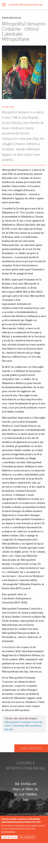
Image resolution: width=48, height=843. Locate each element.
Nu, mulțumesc (27, 837)
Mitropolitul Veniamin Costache (23, 722)
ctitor (7, 725)
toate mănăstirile (31, 748)
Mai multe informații (8, 832)
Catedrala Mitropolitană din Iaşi (25, 4)
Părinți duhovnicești (11, 17)
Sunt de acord (9, 837)
